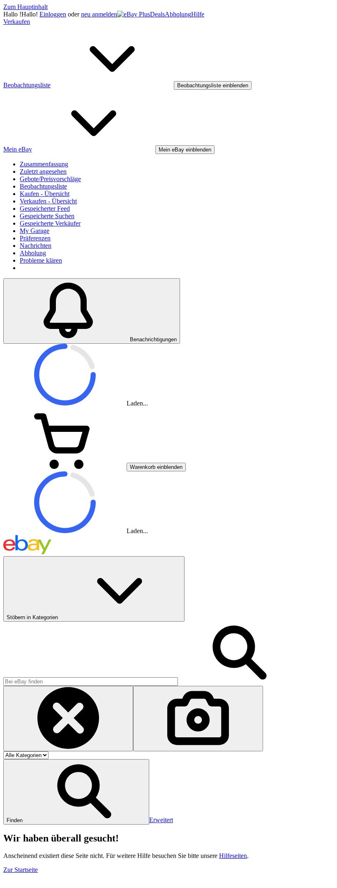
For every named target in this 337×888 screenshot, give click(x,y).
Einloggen (52, 14)
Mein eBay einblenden (185, 150)
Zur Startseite (20, 869)
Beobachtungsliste (43, 186)
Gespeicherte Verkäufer (50, 223)
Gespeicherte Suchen (47, 215)
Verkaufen (16, 21)
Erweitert (161, 819)
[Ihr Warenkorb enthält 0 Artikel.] (65, 466)
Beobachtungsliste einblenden (212, 85)
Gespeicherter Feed (45, 208)
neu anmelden (99, 14)
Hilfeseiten (233, 855)
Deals (157, 14)
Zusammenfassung (44, 164)
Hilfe (197, 14)
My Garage (34, 230)
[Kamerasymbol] (198, 718)
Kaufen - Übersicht (44, 193)
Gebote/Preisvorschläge (50, 178)
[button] (76, 792)
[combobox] (90, 681)
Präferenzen (35, 238)
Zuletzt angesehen (43, 171)
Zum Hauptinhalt (25, 6)
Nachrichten (35, 245)
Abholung (178, 14)
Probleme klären (41, 260)
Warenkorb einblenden (156, 467)
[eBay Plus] (133, 14)
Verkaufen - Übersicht (48, 201)
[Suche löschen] (68, 718)
